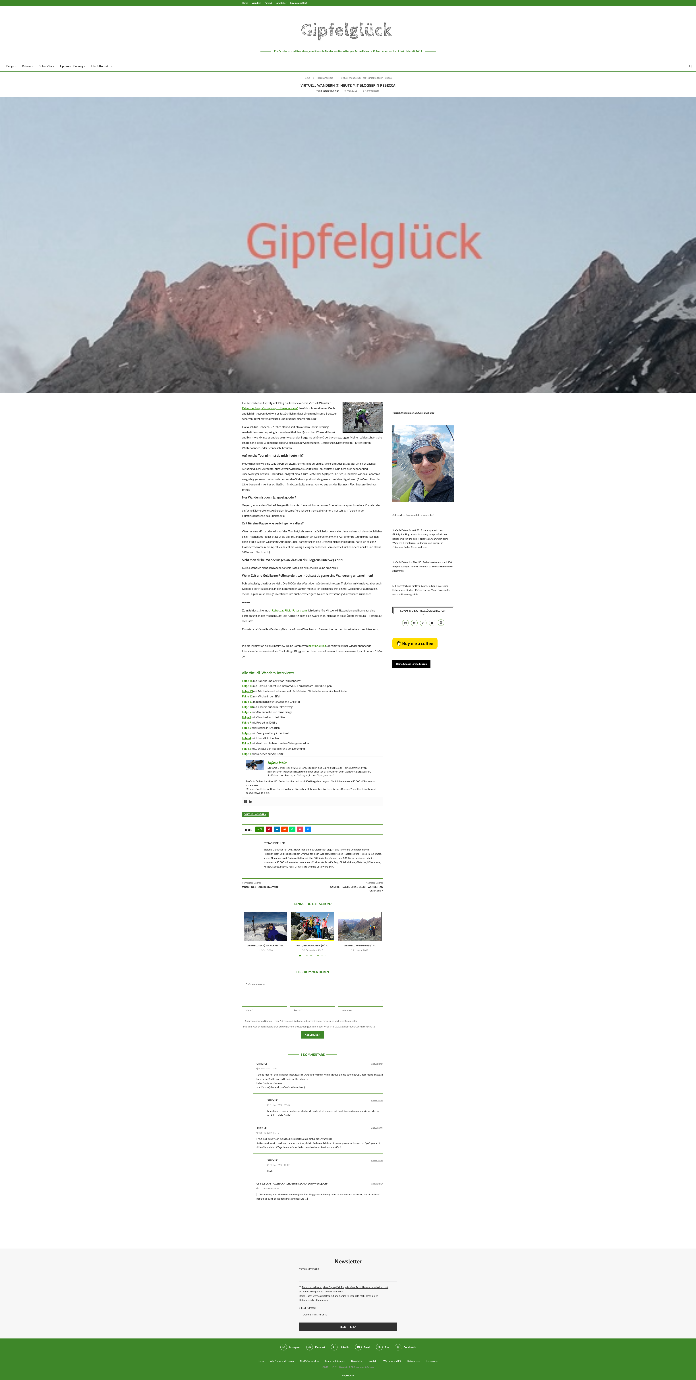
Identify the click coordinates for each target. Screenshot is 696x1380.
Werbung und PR (392, 1361)
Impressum (432, 1361)
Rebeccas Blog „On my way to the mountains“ (270, 408)
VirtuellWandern (255, 814)
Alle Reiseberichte (309, 1361)
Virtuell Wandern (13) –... (360, 945)
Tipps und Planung (71, 66)
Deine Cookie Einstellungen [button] (411, 663)
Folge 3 (246, 743)
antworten (377, 1064)
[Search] (690, 66)
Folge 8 (246, 717)
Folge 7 (246, 722)
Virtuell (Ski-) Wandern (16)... (265, 945)
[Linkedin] (250, 801)
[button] (249, 934)
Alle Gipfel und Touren (282, 1361)
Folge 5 (246, 733)
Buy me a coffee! (298, 2)
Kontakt (373, 1361)
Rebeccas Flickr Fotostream (289, 610)
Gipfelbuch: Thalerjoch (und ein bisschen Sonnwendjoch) (292, 1183)
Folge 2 (246, 748)
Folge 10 (247, 706)
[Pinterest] (414, 622)
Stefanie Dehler (330, 90)
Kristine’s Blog (317, 645)
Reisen (26, 66)
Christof (262, 1063)
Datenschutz (413, 1361)
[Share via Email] (308, 829)
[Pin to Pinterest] (269, 829)
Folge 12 (247, 696)
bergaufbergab (325, 77)
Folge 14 (247, 685)
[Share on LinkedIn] (277, 829)
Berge (10, 66)
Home (245, 2)
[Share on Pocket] (300, 829)
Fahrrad (268, 2)
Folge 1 (246, 753)
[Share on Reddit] (284, 829)
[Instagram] (405, 622)
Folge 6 (246, 727)
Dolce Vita (45, 66)
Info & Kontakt (100, 66)
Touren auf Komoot (335, 1361)
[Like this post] (261, 829)
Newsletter (281, 2)
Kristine (261, 1127)
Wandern (256, 2)
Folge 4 (246, 738)
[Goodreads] (245, 801)
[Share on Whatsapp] (292, 829)
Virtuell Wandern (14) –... (312, 945)
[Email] (432, 622)
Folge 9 (246, 712)
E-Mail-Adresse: (307, 1307)
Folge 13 (247, 691)
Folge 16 (247, 680)
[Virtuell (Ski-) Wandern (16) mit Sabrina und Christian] (265, 926)
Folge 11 (247, 701)
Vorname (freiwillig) (309, 1268)
